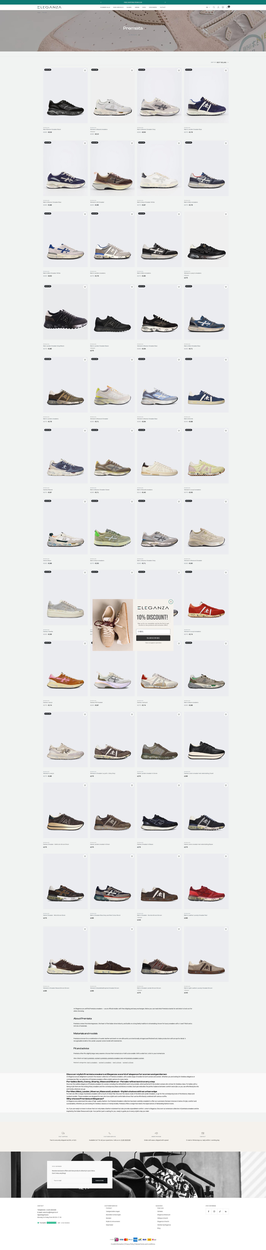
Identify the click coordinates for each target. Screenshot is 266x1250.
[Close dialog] (171, 602)
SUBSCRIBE (153, 638)
